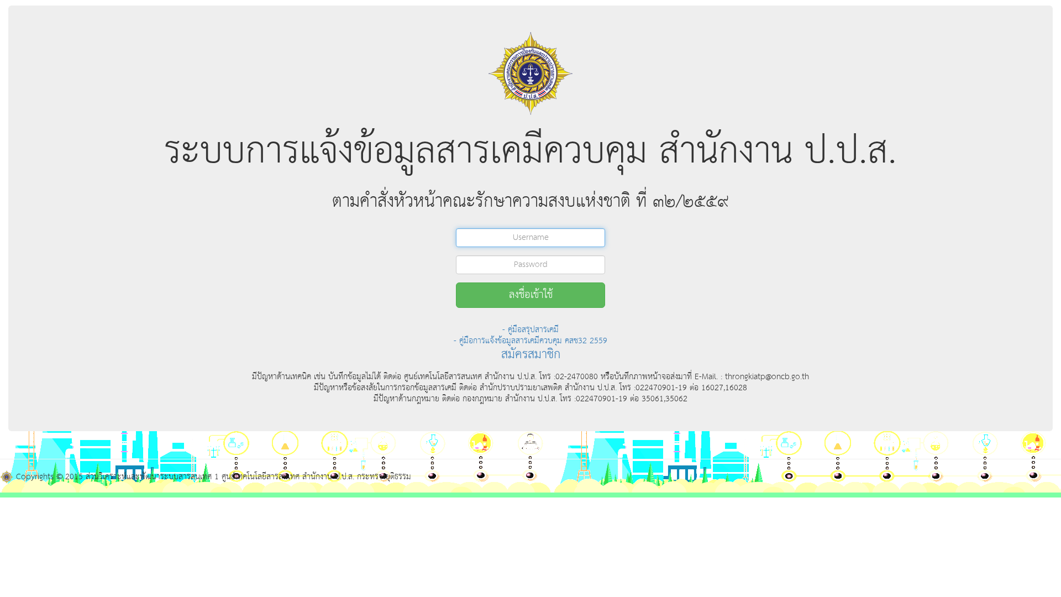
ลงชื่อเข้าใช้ (531, 295)
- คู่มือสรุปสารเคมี (530, 329)
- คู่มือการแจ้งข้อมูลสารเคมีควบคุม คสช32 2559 (530, 340)
